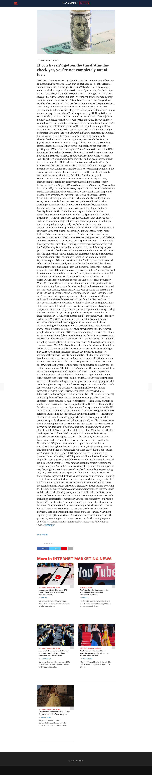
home (81, 761)
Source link (42, 534)
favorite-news (46, 658)
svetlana (44, 598)
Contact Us (73, 761)
